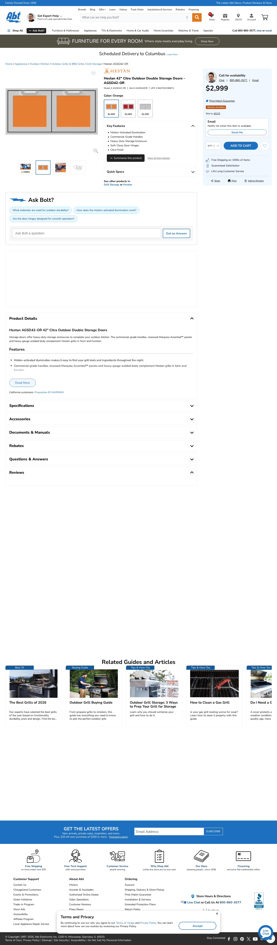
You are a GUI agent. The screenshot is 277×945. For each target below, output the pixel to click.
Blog (92, 9)
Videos (123, 9)
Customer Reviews (80, 904)
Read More (22, 383)
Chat (221, 80)
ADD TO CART (240, 146)
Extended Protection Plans (140, 904)
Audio (138, 30)
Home (163, 30)
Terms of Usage (125, 923)
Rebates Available (216, 107)
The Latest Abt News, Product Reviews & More (244, 3)
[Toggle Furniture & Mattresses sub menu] (81, 31)
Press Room (76, 909)
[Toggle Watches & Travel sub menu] (200, 31)
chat (259, 30)
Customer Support (26, 879)
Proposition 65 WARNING (49, 392)
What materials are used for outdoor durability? (41, 210)
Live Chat (193, 902)
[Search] (197, 17)
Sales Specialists (79, 899)
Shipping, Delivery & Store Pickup (144, 890)
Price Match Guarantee (138, 894)
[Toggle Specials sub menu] (215, 31)
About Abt (76, 879)
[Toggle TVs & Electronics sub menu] (124, 31)
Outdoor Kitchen (39, 64)
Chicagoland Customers (27, 890)
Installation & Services (160, 9)
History (73, 885)
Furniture (65, 30)
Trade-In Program (23, 904)
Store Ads (19, 909)
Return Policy (132, 909)
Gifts (101, 9)
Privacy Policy (148, 923)
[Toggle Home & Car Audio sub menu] (151, 31)
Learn (112, 9)
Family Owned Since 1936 (20, 3)
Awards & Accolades (81, 890)
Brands (82, 9)
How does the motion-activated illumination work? (106, 210)
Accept (198, 926)
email (269, 30)
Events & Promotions (25, 894)
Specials (208, 30)
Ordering (131, 879)
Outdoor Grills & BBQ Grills (67, 64)
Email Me (237, 132)
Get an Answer (176, 233)
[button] (138, 53)
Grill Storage (93, 64)
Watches (188, 30)
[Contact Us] (211, 82)
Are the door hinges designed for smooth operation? (43, 218)
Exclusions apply (118, 837)
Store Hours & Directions (213, 896)
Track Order (137, 9)
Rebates (180, 9)
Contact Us (19, 885)
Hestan (127, 184)
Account (129, 885)
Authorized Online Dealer (84, 894)
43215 (216, 113)
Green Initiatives (22, 899)
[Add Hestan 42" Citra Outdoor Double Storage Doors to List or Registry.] (93, 73)
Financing (194, 9)
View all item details (158, 158)
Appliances (90, 30)
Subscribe (213, 831)
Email (255, 80)
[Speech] (187, 17)
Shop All (17, 30)
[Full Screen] (95, 151)
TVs (111, 30)
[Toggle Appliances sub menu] (98, 31)
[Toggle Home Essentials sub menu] (175, 31)
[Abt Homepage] (14, 17)
